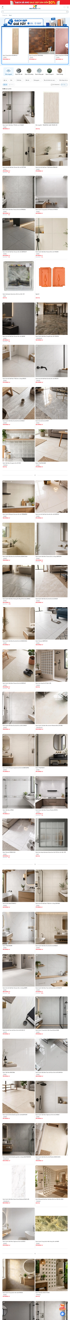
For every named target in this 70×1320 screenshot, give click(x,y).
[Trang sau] (66, 45)
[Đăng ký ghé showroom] (62, 1307)
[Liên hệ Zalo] (62, 1314)
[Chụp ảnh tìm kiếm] (67, 11)
